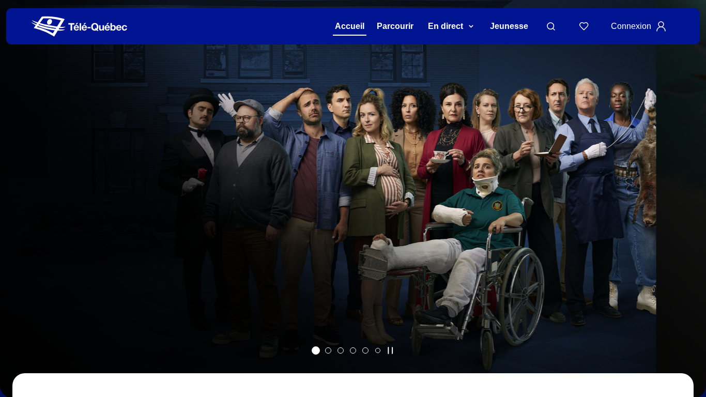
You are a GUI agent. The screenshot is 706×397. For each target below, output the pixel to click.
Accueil (349, 26)
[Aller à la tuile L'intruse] (365, 350)
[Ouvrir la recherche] (551, 26)
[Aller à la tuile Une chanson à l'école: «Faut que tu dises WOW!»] (378, 350)
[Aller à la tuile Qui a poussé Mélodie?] (316, 350)
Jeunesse (509, 26)
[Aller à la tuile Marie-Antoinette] (328, 350)
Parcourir (395, 26)
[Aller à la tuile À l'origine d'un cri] (353, 350)
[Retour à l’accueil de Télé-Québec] (79, 26)
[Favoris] (584, 26)
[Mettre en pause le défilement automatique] (390, 350)
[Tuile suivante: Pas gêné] (691, 212)
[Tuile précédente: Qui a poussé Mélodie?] (15, 212)
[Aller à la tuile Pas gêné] (340, 350)
